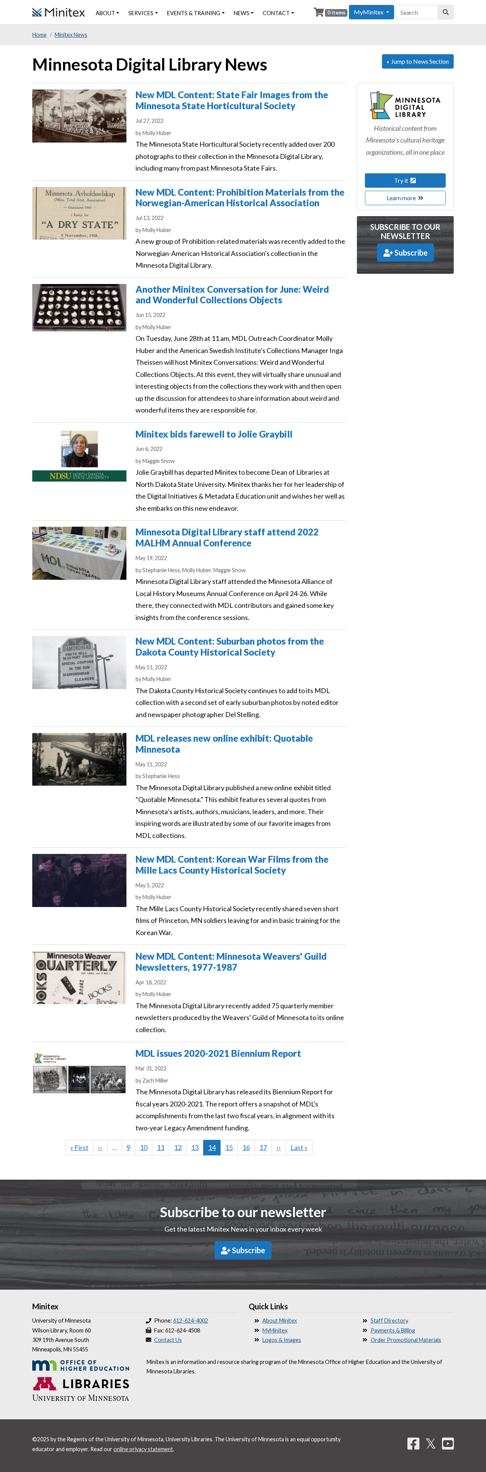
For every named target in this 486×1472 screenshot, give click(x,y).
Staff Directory (389, 1320)
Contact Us (168, 1340)
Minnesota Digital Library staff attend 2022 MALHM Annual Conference (227, 537)
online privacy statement (143, 1449)
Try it (401, 180)
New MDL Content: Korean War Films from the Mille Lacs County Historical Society (232, 865)
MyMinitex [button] (369, 12)
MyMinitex (274, 1330)
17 (265, 1147)
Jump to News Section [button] (419, 61)
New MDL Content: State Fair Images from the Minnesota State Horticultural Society (232, 100)
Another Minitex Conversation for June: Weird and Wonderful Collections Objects (232, 295)
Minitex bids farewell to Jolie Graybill (214, 433)
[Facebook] (413, 1443)
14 (214, 1149)
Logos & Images (281, 1340)
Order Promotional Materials (406, 1340)
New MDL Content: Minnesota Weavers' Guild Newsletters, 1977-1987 (231, 962)
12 (180, 1147)
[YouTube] (448, 1443)
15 (231, 1147)
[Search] (446, 12)
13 (197, 1147)
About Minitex (279, 1320)
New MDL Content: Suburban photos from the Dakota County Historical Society (230, 647)
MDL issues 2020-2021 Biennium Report (218, 1053)
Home (39, 34)
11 (163, 1147)
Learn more (402, 197)
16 (248, 1147)
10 (146, 1147)
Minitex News (71, 34)
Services (140, 13)
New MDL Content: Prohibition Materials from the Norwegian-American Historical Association (240, 198)
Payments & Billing (393, 1330)
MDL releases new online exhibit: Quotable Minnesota (224, 744)
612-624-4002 (190, 1320)
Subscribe (410, 252)
